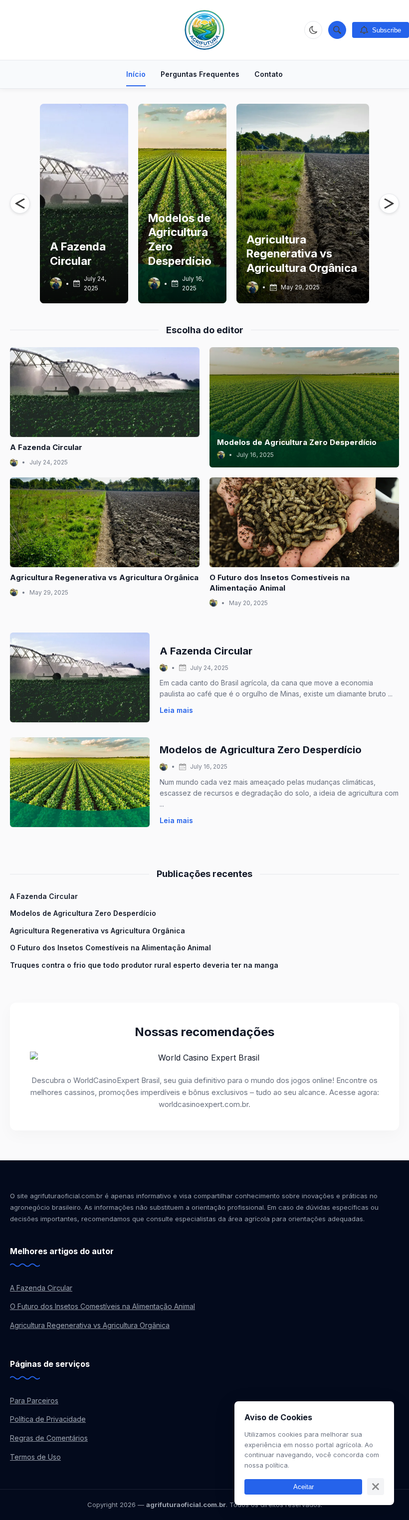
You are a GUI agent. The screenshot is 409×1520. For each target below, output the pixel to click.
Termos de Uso (35, 1457)
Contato (268, 74)
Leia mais (176, 710)
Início (136, 74)
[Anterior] (20, 204)
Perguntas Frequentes (200, 74)
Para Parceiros (34, 1400)
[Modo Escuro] (313, 30)
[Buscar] (337, 30)
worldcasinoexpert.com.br (203, 1104)
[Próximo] (389, 204)
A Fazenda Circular (46, 447)
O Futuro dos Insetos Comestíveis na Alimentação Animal (110, 947)
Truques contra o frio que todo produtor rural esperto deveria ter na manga (144, 965)
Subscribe (386, 30)
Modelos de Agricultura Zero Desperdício (297, 442)
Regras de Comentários (49, 1438)
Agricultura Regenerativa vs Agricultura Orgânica (301, 253)
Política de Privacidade (48, 1419)
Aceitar (303, 1487)
